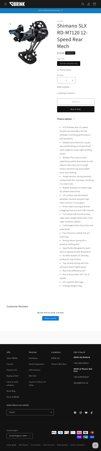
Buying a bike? (13, 376)
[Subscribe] (51, 412)
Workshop (33, 358)
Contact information (77, 445)
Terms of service (48, 445)
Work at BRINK (13, 397)
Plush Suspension (36, 364)
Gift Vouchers (34, 370)
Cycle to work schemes (12, 383)
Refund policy (23, 445)
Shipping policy (62, 445)
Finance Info (12, 370)
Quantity (60, 75)
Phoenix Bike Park (58, 364)
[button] (5, 4)
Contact (10, 364)
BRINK (14, 445)
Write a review (50, 318)
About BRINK (12, 358)
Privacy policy (36, 445)
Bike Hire (32, 376)
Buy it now (76, 109)
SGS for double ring (70, 64)
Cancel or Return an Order (37, 383)
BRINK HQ (55, 358)
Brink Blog (11, 391)
